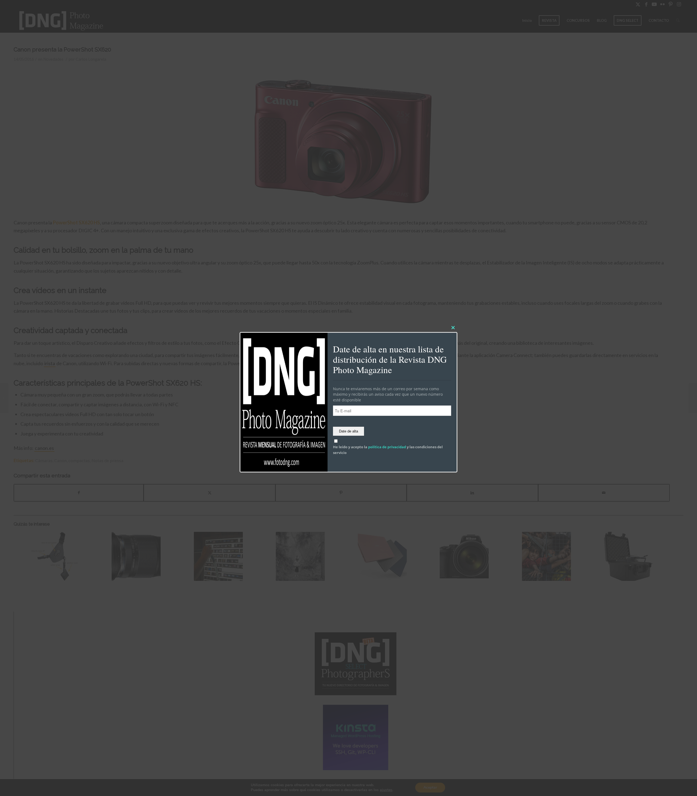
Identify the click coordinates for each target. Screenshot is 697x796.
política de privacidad (387, 447)
